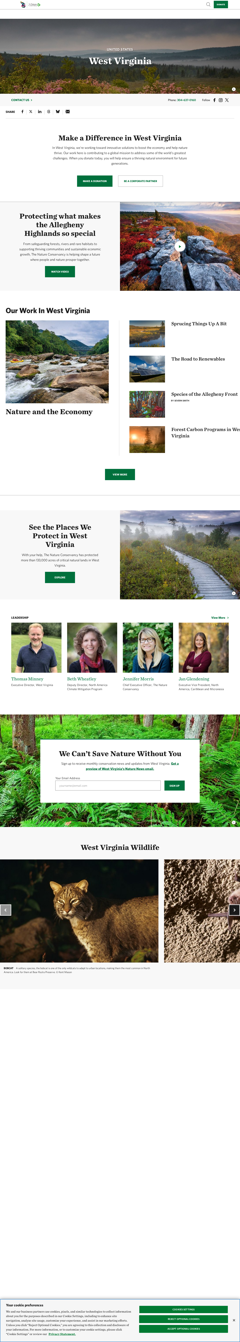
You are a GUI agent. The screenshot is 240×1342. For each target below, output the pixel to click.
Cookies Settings (183, 1309)
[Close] (234, 1320)
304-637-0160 (186, 100)
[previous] (5, 910)
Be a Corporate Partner (140, 181)
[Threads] (48, 112)
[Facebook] (22, 112)
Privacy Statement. (62, 1334)
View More (120, 474)
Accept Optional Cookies (183, 1328)
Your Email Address (67, 778)
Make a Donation (95, 181)
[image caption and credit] (234, 592)
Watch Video (60, 271)
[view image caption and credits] (234, 88)
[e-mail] (68, 112)
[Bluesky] (58, 112)
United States (120, 49)
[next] (234, 910)
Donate (221, 4)
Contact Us (20, 100)
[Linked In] (39, 112)
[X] (30, 112)
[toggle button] (234, 821)
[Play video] (180, 246)
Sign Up (174, 785)
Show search (208, 4)
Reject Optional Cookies (184, 1319)
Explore (60, 577)
